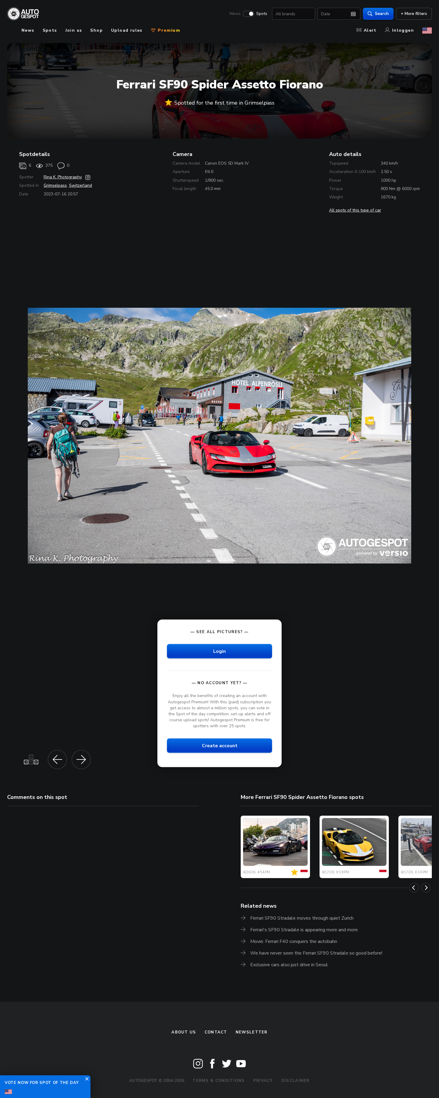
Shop (96, 30)
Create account (219, 745)
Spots (261, 14)
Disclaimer (295, 1080)
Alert (370, 30)
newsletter (252, 1032)
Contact (216, 1032)
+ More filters (414, 13)
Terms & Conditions (219, 1080)
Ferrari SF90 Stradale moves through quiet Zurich (302, 918)
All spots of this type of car (355, 210)
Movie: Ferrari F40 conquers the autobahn (293, 941)
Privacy (263, 1080)
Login (219, 651)
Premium (168, 30)
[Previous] (414, 888)
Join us (73, 30)
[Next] (426, 888)
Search (382, 13)
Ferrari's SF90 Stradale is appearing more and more (304, 930)
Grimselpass (55, 185)
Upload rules (126, 30)
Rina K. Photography (63, 177)
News (235, 14)
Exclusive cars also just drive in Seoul (289, 964)
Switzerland (80, 185)
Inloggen (403, 30)
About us (183, 1032)
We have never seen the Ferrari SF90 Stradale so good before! (316, 953)
